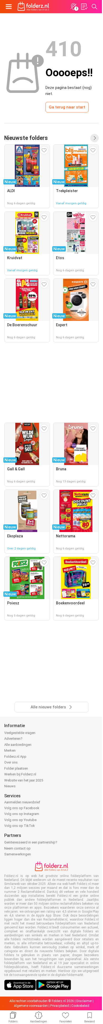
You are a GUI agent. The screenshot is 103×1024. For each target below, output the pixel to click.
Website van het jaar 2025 (23, 780)
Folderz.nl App (15, 756)
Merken (10, 750)
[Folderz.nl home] (33, 7)
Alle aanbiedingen (17, 745)
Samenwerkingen (17, 854)
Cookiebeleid (80, 1006)
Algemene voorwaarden (31, 1006)
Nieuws (10, 786)
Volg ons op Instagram (21, 814)
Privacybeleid (59, 1006)
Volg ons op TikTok (19, 826)
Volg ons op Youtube (20, 820)
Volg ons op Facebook (21, 808)
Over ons (11, 762)
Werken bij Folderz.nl (20, 774)
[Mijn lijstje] (84, 6)
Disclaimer (84, 1001)
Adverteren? (13, 739)
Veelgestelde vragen (19, 733)
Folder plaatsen (16, 768)
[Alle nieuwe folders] (94, 138)
